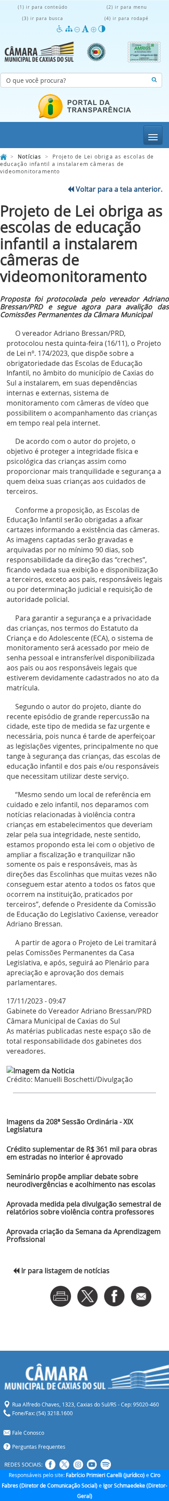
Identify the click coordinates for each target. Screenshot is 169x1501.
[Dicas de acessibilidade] (60, 29)
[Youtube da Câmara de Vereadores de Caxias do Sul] (92, 1464)
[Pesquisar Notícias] (154, 80)
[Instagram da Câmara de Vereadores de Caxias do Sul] (78, 1464)
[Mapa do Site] (70, 29)
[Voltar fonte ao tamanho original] (86, 29)
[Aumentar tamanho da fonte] (94, 29)
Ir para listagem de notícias (65, 1270)
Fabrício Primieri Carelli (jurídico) (105, 1474)
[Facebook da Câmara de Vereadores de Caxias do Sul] (50, 1464)
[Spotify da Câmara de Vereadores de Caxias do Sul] (106, 1464)
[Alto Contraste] (101, 29)
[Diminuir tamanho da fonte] (78, 29)
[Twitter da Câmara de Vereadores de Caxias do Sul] (64, 1464)
